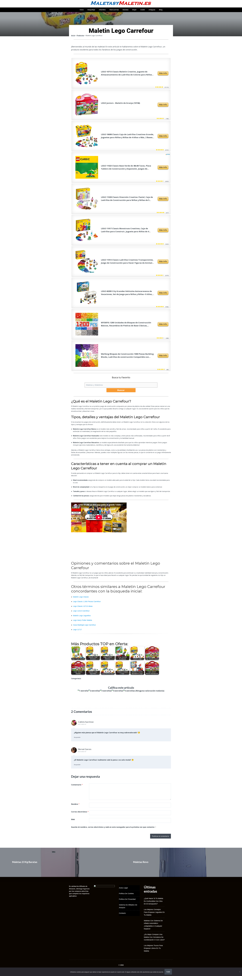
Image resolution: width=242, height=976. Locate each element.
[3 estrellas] (106, 690)
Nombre (75, 804)
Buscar (121, 390)
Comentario (77, 785)
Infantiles (102, 10)
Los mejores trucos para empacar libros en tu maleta (153, 948)
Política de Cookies (126, 893)
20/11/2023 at (82, 724)
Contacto (122, 913)
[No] (240, 972)
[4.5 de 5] (162, 181)
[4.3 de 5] (163, 118)
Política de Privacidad (127, 899)
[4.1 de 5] (163, 338)
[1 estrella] (83, 690)
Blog (160, 10)
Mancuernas (114, 10)
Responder (77, 737)
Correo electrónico (80, 812)
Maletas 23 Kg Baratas (24, 861)
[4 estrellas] (117, 690)
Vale (168, 971)
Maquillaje (91, 10)
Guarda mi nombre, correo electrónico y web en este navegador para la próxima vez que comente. (113, 827)
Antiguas (152, 10)
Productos (80, 35)
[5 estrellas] (129, 690)
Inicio (82, 10)
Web (73, 819)
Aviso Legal (123, 888)
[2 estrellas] (94, 690)
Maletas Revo (140, 861)
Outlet (142, 10)
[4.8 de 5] (162, 87)
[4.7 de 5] (162, 275)
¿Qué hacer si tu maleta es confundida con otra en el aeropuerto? (153, 901)
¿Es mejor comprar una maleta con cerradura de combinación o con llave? (154, 937)
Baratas (125, 10)
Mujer (134, 10)
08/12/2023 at (82, 751)
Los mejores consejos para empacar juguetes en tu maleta (154, 912)
